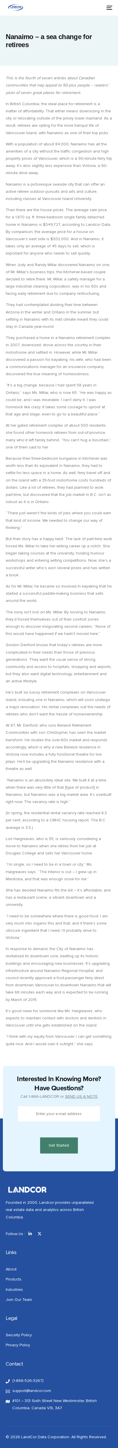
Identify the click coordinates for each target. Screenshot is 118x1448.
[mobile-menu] (108, 7)
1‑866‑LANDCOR (43, 1096)
